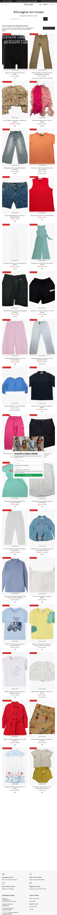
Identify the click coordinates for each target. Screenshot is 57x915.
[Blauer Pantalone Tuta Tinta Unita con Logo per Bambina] (15, 433)
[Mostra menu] (2, 4)
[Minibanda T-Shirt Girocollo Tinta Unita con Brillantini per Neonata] (15, 671)
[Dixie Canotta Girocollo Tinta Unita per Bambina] (42, 195)
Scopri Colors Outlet (34, 898)
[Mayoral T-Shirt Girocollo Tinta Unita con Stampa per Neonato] (15, 623)
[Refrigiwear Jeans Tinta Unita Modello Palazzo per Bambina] (15, 147)
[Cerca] (45, 19)
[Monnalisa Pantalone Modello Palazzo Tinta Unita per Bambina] (15, 338)
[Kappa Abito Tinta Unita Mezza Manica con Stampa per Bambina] (15, 481)
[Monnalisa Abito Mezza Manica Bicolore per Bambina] (15, 766)
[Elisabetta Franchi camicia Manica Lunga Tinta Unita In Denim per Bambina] (42, 528)
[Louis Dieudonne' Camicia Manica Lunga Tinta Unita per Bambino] (42, 481)
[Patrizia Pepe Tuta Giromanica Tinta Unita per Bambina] (42, 242)
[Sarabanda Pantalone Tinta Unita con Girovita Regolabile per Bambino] (42, 338)
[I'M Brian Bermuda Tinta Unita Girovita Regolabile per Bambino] (15, 290)
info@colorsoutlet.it (7, 909)
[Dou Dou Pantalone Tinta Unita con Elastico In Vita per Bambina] (15, 528)
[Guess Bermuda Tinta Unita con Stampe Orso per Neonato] (42, 719)
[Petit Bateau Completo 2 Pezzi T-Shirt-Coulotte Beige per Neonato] (42, 766)
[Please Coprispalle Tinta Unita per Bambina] (15, 385)
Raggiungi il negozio (34, 904)
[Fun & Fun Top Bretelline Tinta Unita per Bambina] (42, 576)
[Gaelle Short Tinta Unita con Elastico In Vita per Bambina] (42, 290)
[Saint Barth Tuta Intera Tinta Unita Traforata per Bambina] (15, 242)
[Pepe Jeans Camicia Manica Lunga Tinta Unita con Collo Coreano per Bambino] (15, 576)
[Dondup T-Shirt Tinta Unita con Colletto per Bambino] (42, 385)
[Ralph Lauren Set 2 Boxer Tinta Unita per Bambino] (15, 52)
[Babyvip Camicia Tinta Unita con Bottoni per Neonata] (42, 671)
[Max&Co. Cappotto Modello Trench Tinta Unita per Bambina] (15, 719)
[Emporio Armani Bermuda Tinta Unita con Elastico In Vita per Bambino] (42, 433)
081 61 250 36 (5, 905)
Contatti (31, 909)
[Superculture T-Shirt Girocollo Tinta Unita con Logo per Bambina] (42, 147)
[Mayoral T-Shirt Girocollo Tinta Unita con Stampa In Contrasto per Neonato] (42, 623)
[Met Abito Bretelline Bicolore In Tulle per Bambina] (42, 100)
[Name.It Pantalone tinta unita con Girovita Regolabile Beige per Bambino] (42, 52)
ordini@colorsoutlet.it (7, 914)
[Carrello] (54, 4)
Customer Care (33, 906)
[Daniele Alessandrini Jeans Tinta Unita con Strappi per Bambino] (15, 195)
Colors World (32, 901)
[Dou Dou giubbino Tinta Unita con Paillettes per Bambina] (15, 100)
